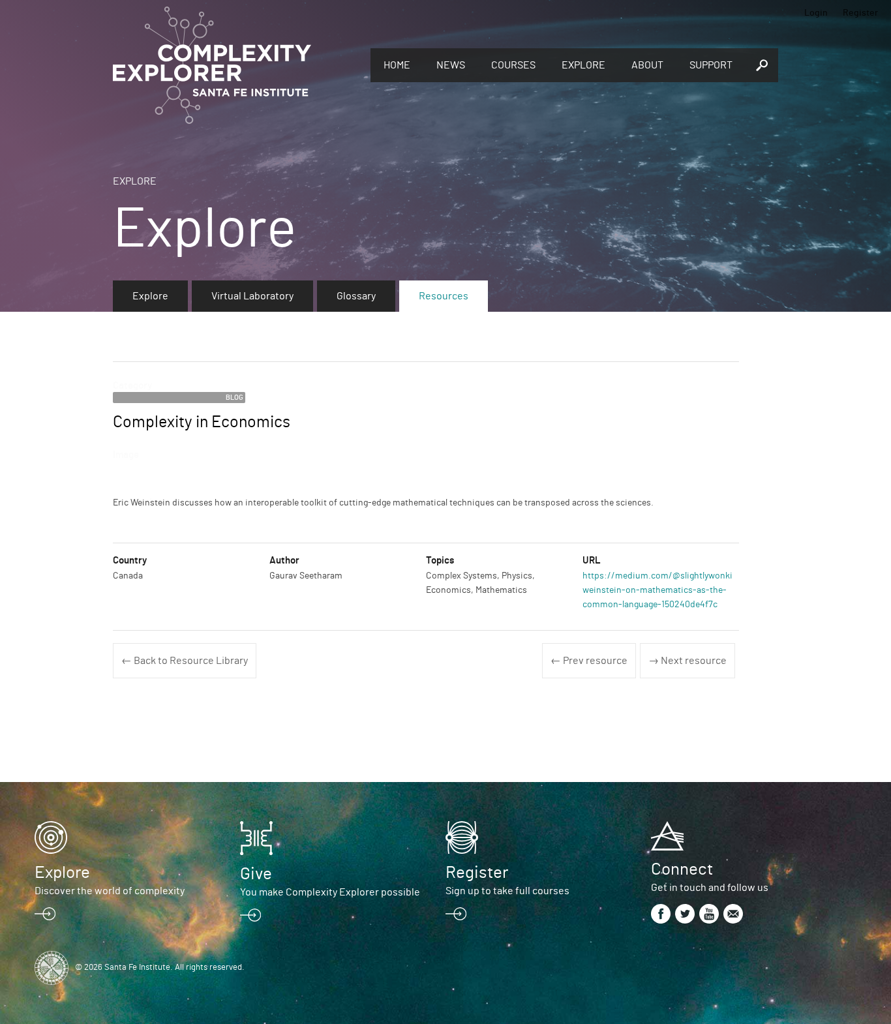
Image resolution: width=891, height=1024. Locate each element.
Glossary (356, 296)
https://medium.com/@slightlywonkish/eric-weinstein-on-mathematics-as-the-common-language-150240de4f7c (673, 590)
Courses (513, 65)
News (450, 65)
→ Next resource (687, 660)
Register (860, 13)
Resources (443, 296)
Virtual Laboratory (252, 296)
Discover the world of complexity (110, 891)
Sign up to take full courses (507, 891)
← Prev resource (589, 660)
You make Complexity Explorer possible (330, 892)
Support (710, 65)
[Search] (762, 65)
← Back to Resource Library (184, 660)
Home (397, 65)
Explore (583, 65)
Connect (682, 869)
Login (816, 13)
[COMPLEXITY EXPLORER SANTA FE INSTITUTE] (235, 65)
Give (256, 874)
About (647, 65)
